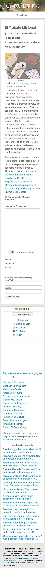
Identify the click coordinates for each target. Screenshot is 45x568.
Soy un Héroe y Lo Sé (26, 188)
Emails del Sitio (23, 323)
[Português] (20, 309)
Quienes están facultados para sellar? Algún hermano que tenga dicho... (22, 537)
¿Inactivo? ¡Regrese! (13, 423)
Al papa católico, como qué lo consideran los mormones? (18, 497)
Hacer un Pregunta (12, 392)
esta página (35, 373)
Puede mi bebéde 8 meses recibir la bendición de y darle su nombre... (21, 470)
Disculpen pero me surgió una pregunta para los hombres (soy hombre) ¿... (19, 511)
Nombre (8, 259)
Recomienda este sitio (14, 373)
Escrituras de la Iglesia (14, 403)
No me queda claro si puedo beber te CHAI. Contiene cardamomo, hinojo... (22, 484)
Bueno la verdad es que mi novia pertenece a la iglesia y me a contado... (20, 525)
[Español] (24, 309)
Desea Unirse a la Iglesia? (16, 420)
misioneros (26, 83)
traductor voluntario (14, 439)
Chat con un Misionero (14, 385)
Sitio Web (9, 280)
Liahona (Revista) (12, 406)
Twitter (19, 334)
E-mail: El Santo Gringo (15, 427)
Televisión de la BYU (13, 416)
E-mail (8, 267)
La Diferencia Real (24, 184)
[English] (17, 309)
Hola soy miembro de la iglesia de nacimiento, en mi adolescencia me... (22, 504)
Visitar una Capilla (12, 389)
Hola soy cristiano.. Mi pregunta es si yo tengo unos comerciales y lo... (22, 477)
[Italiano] (27, 309)
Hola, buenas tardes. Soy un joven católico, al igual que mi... (20, 490)
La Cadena (23, 181)
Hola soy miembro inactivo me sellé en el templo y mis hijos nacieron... (21, 464)
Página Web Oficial (12, 399)
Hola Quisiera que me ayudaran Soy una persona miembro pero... (21, 457)
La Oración (19, 178)
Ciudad (8, 288)
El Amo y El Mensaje (15, 191)
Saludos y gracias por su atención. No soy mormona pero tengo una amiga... (22, 451)
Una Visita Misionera (13, 382)
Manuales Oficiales (12, 413)
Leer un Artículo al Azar (22, 314)
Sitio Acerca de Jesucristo (16, 396)
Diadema (9, 174)
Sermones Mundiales (14, 410)
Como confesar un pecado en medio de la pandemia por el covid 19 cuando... (21, 532)
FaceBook (20, 331)
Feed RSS (20, 327)
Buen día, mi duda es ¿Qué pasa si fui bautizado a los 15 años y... (21, 517)
